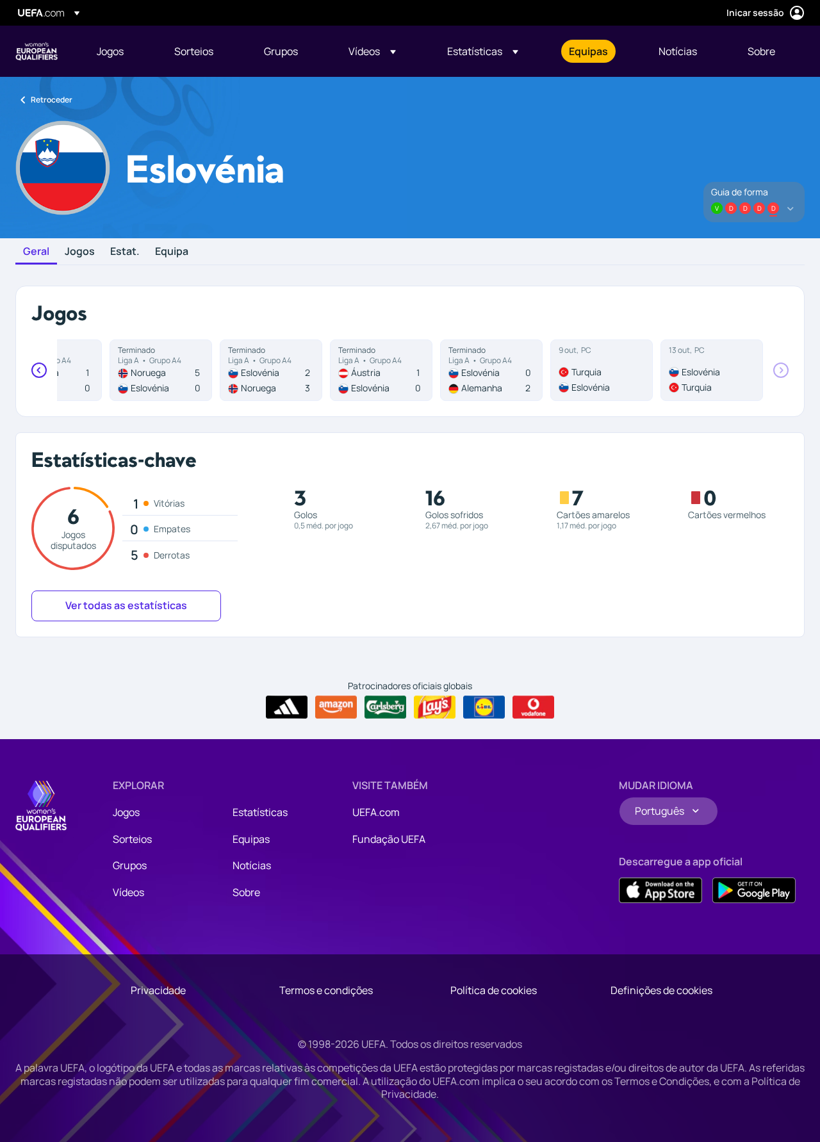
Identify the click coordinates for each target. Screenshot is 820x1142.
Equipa (171, 251)
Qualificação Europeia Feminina (36, 51)
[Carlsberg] (385, 707)
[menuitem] (119, 51)
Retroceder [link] (51, 99)
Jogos (80, 251)
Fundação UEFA (388, 839)
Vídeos (128, 892)
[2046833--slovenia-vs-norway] (271, 370)
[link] (110, 51)
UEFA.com (376, 812)
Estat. (125, 251)
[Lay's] (434, 707)
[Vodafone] (533, 707)
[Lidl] (484, 707)
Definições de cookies (661, 990)
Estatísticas (260, 812)
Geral (36, 251)
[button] (372, 51)
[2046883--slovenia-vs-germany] (491, 370)
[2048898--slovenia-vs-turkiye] (711, 370)
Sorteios (132, 839)
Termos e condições (326, 990)
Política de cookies (493, 990)
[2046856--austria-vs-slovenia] (381, 370)
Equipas (251, 839)
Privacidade (158, 990)
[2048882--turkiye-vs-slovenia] (601, 370)
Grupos (130, 865)
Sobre (246, 892)
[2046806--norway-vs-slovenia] (161, 370)
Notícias (252, 865)
